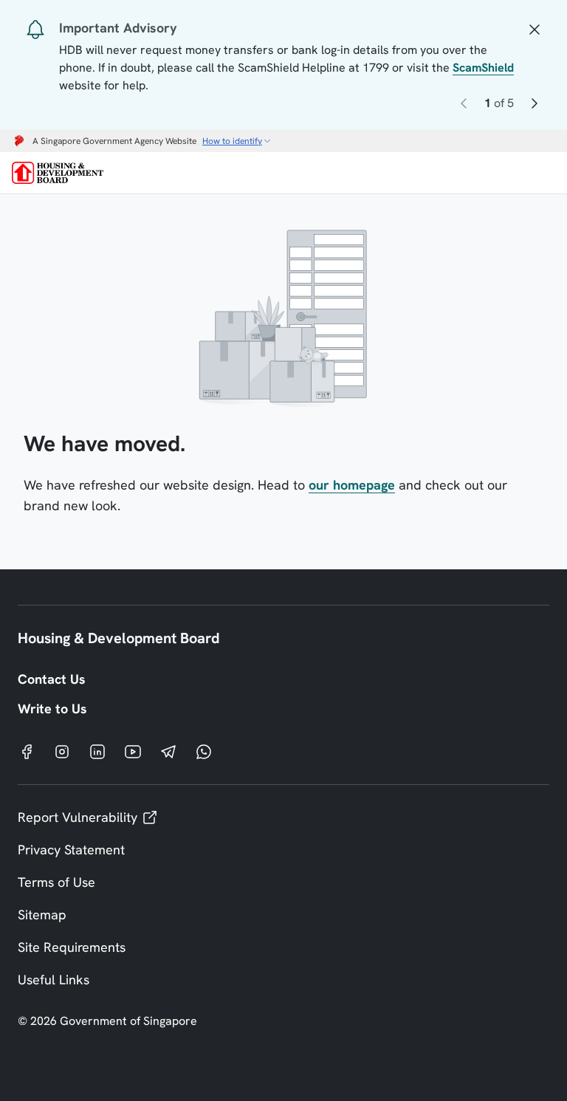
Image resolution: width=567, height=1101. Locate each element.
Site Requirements (72, 947)
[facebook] (26, 751)
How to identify (232, 141)
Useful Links (53, 979)
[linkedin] (97, 751)
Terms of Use (56, 882)
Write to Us (52, 708)
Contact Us (52, 678)
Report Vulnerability (77, 817)
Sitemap (42, 914)
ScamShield (483, 67)
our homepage (352, 484)
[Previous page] (463, 106)
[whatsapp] (204, 751)
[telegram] (168, 751)
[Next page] (534, 106)
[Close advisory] (534, 28)
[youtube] (133, 751)
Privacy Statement (71, 849)
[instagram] (62, 751)
